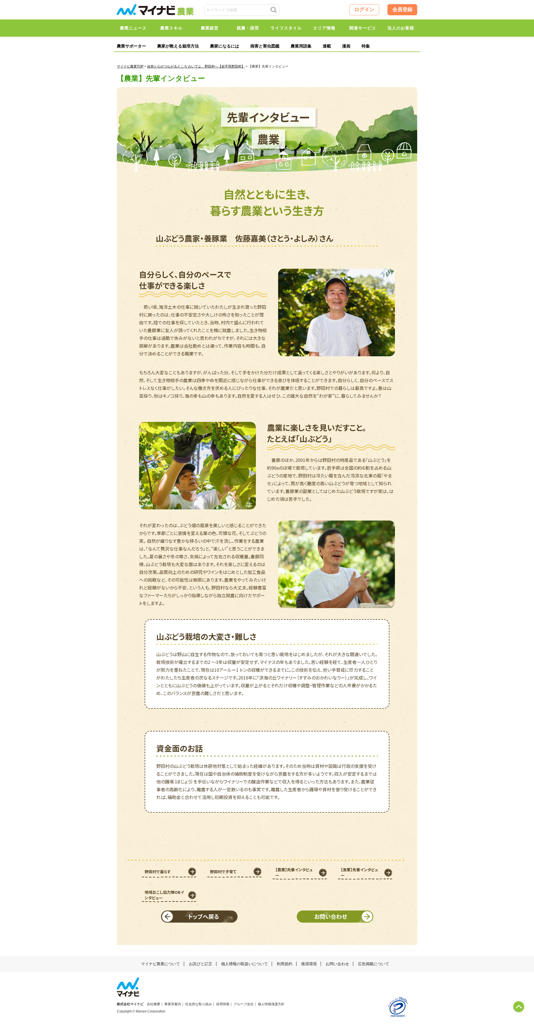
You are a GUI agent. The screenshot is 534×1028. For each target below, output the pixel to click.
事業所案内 (172, 1004)
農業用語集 (301, 46)
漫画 (346, 46)
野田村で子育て (223, 871)
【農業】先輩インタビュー (294, 872)
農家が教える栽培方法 (178, 46)
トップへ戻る (203, 916)
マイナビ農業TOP (130, 66)
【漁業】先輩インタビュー (359, 872)
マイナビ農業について (160, 964)
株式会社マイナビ (130, 1004)
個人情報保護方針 (271, 1004)
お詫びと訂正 (200, 964)
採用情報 (222, 1004)
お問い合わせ (330, 916)
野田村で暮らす (158, 871)
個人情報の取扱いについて (244, 964)
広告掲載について (373, 964)
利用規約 (284, 964)
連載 (327, 46)
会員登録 (402, 9)
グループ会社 (244, 1004)
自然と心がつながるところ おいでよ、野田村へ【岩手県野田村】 (196, 66)
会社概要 (153, 1004)
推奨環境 (309, 964)
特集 (366, 46)
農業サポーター (131, 46)
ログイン (364, 9)
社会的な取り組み (198, 1004)
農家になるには (224, 46)
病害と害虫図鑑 (265, 46)
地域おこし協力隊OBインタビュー (164, 894)
